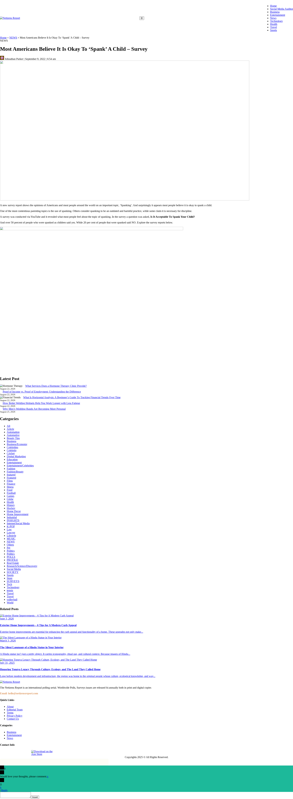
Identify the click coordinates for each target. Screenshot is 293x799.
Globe (10, 499)
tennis (10, 590)
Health (273, 24)
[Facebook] (3, 753)
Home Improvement (17, 514)
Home (273, 5)
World (10, 602)
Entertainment (277, 15)
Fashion (11, 468)
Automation (13, 432)
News (273, 18)
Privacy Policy (14, 715)
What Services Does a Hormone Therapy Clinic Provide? (56, 385)
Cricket (11, 453)
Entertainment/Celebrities (20, 465)
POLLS (11, 556)
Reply (4, 790)
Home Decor (14, 511)
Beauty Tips (13, 438)
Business (275, 11)
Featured (11, 477)
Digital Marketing (16, 456)
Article (10, 429)
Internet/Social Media (18, 523)
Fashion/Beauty (15, 471)
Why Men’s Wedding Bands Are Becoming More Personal (34, 408)
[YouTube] (26, 753)
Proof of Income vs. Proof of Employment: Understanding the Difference (42, 391)
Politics (11, 550)
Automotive (13, 435)
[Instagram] (11, 753)
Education (12, 459)
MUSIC (11, 538)
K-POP (11, 526)
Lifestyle (11, 535)
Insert (35, 797)
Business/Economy (17, 444)
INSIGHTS (13, 520)
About (10, 706)
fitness (10, 486)
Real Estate (13, 563)
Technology (276, 21)
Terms (10, 712)
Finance (11, 483)
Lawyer (11, 532)
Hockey (11, 508)
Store (9, 578)
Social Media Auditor (281, 8)
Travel (273, 27)
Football (11, 493)
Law (9, 529)
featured (11, 474)
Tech (9, 584)
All (8, 426)
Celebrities (12, 447)
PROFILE (12, 559)
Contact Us (13, 718)
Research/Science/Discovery (22, 566)
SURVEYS (13, 581)
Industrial (12, 517)
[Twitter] (18, 753)
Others (10, 544)
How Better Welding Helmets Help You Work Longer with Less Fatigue (41, 403)
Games (10, 496)
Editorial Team (15, 709)
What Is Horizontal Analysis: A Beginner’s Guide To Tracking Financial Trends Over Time (72, 397)
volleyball (12, 599)
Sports (273, 30)
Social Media (14, 569)
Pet (8, 547)
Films (10, 480)
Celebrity (12, 450)
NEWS (13, 37)
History (11, 505)
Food (9, 489)
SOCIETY (12, 572)
